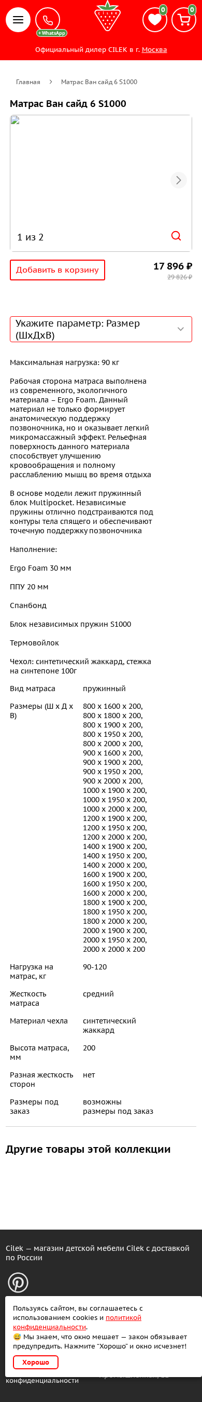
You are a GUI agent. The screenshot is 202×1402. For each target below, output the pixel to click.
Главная (28, 82)
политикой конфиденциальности (77, 1322)
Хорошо (35, 1362)
